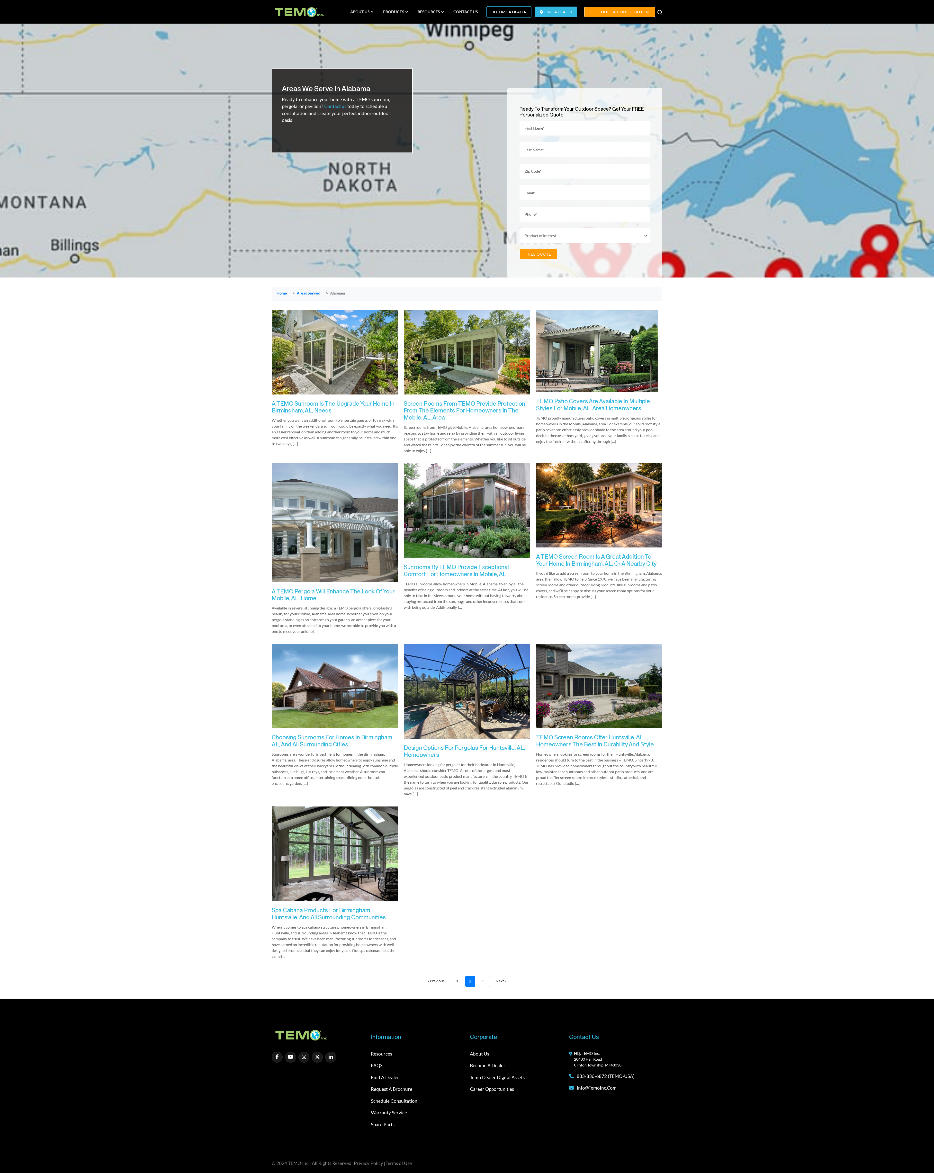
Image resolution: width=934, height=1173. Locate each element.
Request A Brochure (391, 1089)
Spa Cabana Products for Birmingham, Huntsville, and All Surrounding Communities (329, 914)
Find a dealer (385, 1077)
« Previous (436, 980)
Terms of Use (399, 1163)
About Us (479, 1054)
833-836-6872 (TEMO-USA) (605, 1076)
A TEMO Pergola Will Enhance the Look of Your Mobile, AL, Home (333, 595)
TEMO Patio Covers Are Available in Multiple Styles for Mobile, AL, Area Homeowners (593, 405)
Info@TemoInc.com (597, 1088)
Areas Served (308, 293)
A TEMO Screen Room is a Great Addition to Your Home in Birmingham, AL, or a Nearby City (596, 560)
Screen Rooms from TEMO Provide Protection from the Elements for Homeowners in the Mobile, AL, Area (464, 410)
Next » (501, 980)
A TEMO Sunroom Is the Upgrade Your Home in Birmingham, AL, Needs (333, 407)
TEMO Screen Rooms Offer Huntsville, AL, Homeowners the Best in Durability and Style (595, 741)
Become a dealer (487, 1065)
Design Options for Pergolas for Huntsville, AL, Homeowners (464, 751)
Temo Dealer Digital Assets (497, 1077)
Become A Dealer (509, 11)
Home (282, 293)
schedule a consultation (619, 11)
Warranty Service (389, 1112)
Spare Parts (383, 1124)
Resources (381, 1054)
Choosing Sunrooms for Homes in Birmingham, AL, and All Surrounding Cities (332, 741)
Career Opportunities (492, 1089)
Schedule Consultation (394, 1101)
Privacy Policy (368, 1163)
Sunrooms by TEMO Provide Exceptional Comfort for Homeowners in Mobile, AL (456, 571)
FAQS (377, 1065)
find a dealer (558, 11)
